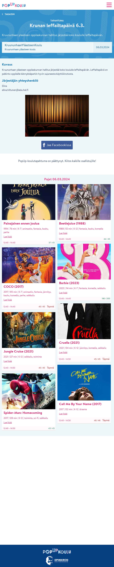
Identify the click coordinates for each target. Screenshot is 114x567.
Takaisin (10, 14)
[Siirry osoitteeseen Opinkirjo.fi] (57, 560)
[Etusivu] (14, 5)
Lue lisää (8, 236)
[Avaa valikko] (109, 5)
